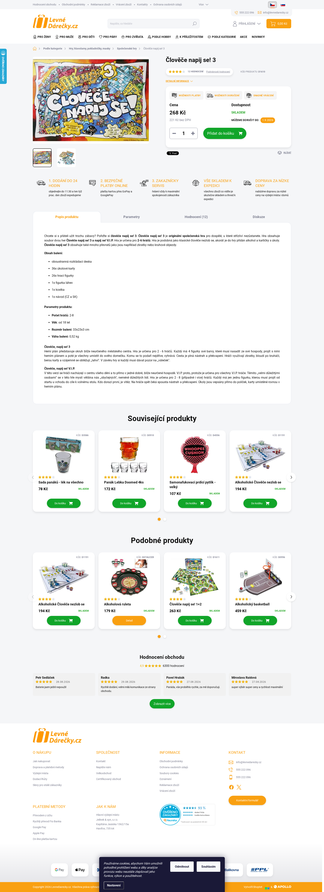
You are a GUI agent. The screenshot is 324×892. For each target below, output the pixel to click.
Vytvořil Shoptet (253, 886)
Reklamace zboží (100, 4)
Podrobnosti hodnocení (218, 71)
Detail (129, 620)
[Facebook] (231, 786)
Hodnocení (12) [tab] (196, 217)
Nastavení (114, 885)
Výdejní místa (40, 773)
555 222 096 (243, 769)
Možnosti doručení (227, 95)
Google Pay (39, 827)
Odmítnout (182, 866)
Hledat (195, 23)
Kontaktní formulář (247, 800)
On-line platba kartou (45, 838)
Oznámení (165, 779)
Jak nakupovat (41, 761)
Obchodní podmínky (73, 4)
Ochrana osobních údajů (167, 4)
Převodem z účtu (42, 815)
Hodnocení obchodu (44, 4)
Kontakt (101, 761)
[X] (239, 786)
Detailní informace (177, 81)
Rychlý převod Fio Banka (47, 821)
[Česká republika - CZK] (272, 4)
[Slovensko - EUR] (282, 4)
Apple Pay (38, 833)
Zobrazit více (162, 704)
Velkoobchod (103, 773)
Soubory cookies (169, 773)
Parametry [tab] (131, 217)
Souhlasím (208, 866)
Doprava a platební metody (48, 767)
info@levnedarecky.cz (248, 762)
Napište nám (103, 767)
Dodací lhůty (40, 779)
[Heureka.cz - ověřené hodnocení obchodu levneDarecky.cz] (187, 814)
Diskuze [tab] (259, 217)
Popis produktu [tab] (66, 217)
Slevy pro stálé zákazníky (47, 785)
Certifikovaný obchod (108, 779)
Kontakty (142, 4)
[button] (159, 519)
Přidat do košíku (220, 133)
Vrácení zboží (123, 4)
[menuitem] (43, 37)
